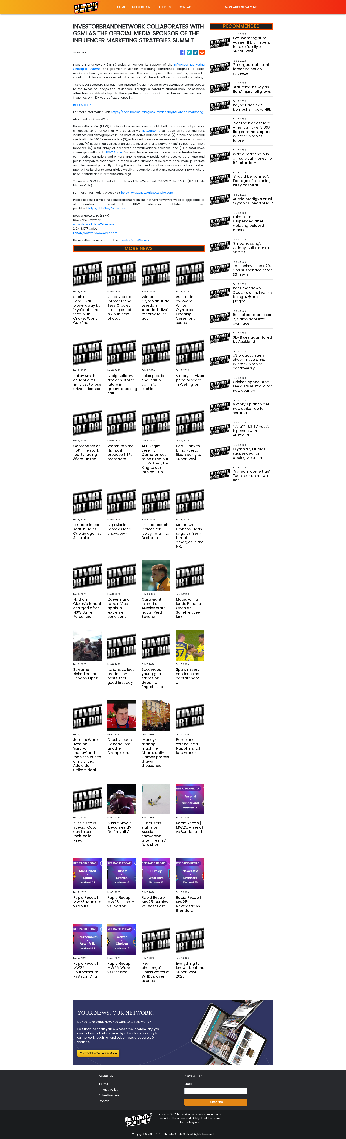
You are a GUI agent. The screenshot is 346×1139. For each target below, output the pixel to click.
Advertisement (109, 1095)
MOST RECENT (142, 7)
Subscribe (216, 1102)
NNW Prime (114, 152)
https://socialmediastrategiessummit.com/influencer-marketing (157, 112)
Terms (103, 1084)
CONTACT (186, 7)
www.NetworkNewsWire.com (93, 224)
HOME (121, 7)
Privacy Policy (108, 1090)
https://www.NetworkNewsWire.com (147, 193)
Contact (105, 1101)
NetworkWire (151, 131)
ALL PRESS (165, 7)
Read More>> (82, 105)
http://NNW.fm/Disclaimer (106, 208)
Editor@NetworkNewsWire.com (95, 233)
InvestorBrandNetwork (135, 240)
